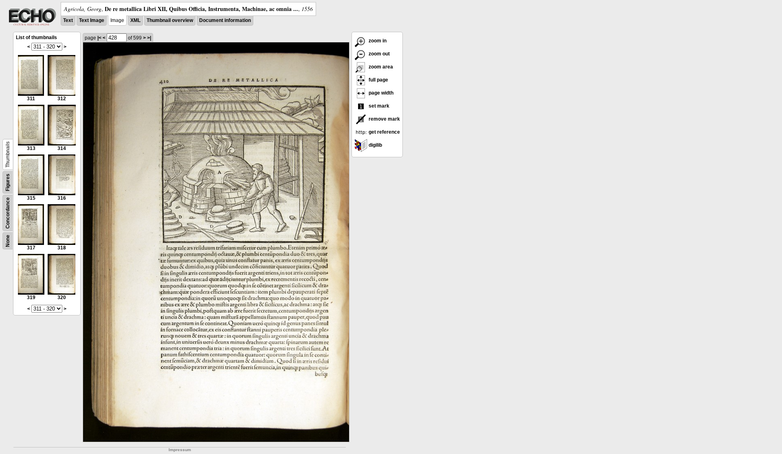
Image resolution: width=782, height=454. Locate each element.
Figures (8, 182)
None (8, 241)
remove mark (383, 119)
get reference (383, 132)
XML (135, 20)
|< (99, 38)
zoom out (378, 54)
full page (377, 80)
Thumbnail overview (170, 20)
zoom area (380, 67)
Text (68, 20)
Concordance (8, 213)
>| (149, 38)
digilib (374, 145)
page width (380, 93)
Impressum (180, 449)
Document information (225, 20)
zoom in (377, 41)
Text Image (91, 20)
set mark (378, 106)
